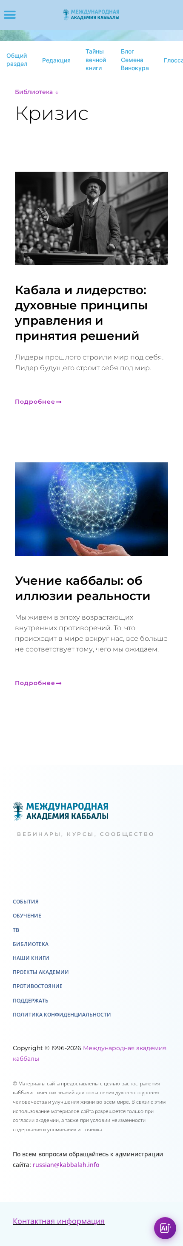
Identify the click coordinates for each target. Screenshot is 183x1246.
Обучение (27, 930)
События (26, 916)
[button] (9, 15)
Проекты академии (41, 987)
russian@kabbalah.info (66, 1180)
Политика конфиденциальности (62, 1030)
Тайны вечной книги (96, 59)
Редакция (56, 60)
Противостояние (38, 1001)
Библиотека (34, 92)
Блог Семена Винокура (135, 59)
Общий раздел (16, 60)
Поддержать (31, 1015)
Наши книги (31, 973)
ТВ (16, 945)
